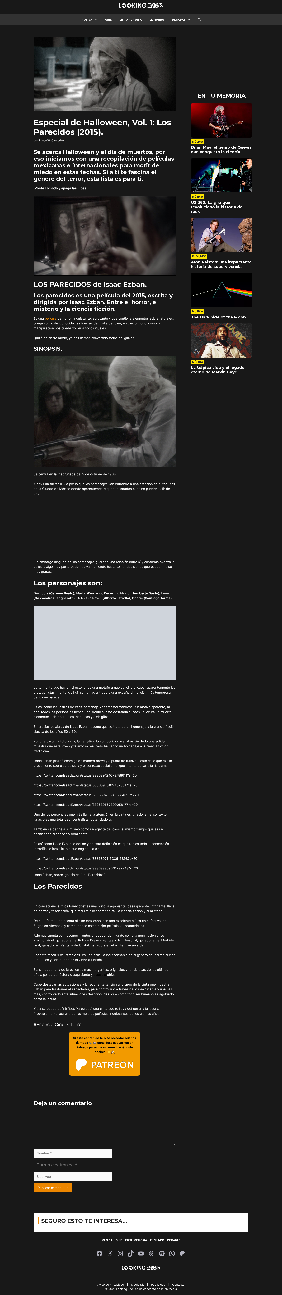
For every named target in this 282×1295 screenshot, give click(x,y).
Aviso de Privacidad (111, 1284)
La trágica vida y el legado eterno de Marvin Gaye (218, 369)
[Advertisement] (105, 528)
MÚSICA (86, 19)
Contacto (178, 1284)
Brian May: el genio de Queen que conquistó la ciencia (221, 149)
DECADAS (179, 19)
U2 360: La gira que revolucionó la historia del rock (217, 207)
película (51, 318)
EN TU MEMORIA (130, 19)
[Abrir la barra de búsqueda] (199, 19)
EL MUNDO (156, 19)
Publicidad (158, 1284)
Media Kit (138, 1284)
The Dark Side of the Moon (218, 317)
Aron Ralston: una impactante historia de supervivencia (221, 264)
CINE (108, 19)
